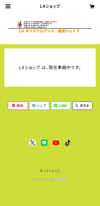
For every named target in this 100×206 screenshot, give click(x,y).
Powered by (44, 179)
